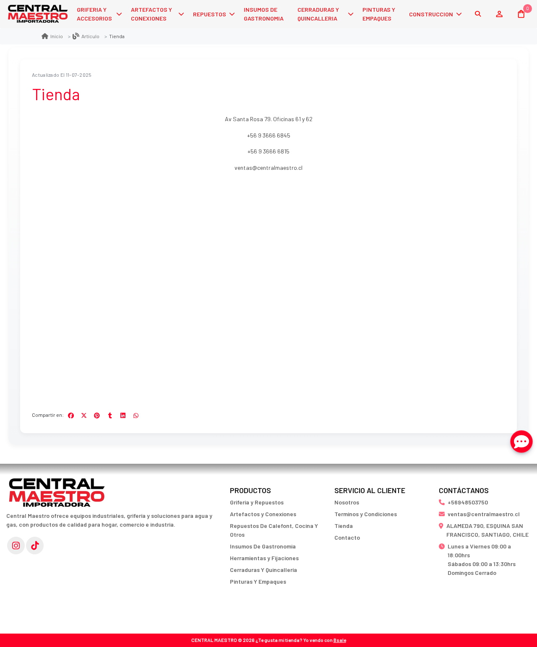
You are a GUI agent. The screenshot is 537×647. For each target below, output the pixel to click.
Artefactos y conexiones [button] (151, 14)
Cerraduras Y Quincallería (263, 569)
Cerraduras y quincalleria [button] (318, 14)
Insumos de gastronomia (264, 14)
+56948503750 (468, 502)
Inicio (56, 36)
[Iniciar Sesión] (499, 14)
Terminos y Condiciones (365, 513)
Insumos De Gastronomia (263, 546)
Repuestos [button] (209, 14)
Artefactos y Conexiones (263, 513)
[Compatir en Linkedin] (123, 415)
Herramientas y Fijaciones (264, 557)
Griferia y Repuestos (257, 502)
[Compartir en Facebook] (71, 415)
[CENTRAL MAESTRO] (37, 14)
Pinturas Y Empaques (258, 581)
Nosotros (346, 502)
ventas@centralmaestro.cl (268, 167)
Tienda (343, 525)
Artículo (90, 36)
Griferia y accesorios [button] (94, 14)
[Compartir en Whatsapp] (136, 415)
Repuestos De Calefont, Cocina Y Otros (274, 530)
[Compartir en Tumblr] (110, 415)
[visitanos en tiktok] (35, 545)
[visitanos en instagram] (16, 545)
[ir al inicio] (56, 488)
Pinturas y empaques (378, 14)
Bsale (340, 640)
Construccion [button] (431, 14)
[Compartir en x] (84, 415)
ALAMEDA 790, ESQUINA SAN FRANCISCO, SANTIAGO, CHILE (487, 530)
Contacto (347, 537)
